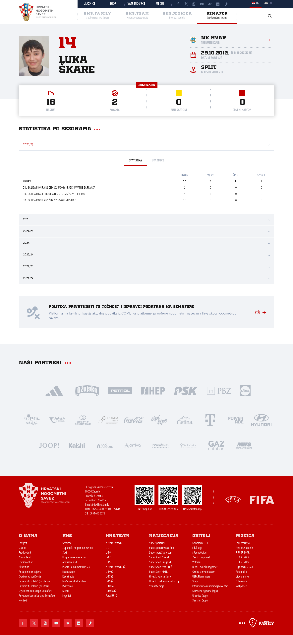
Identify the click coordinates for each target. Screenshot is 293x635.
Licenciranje (68, 572)
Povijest (23, 543)
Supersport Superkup (160, 552)
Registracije (68, 576)
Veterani (196, 562)
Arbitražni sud (69, 562)
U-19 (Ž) (110, 572)
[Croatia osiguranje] (82, 419)
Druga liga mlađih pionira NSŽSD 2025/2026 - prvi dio (54, 194)
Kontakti (23, 600)
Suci (64, 552)
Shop (113, 3)
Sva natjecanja (156, 586)
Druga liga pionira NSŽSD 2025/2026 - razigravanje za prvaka (59, 187)
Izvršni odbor (26, 562)
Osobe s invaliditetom (203, 572)
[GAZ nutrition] (216, 445)
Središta (66, 543)
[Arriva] (132, 445)
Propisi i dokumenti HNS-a (76, 567)
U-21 (108, 548)
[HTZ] (31, 419)
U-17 (108, 557)
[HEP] (153, 390)
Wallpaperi (241, 586)
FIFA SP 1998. (243, 552)
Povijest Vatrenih (244, 548)
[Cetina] (185, 419)
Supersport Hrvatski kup (161, 548)
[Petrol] (120, 390)
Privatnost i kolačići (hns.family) (35, 581)
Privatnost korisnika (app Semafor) (37, 595)
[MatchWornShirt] (244, 445)
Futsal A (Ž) (111, 591)
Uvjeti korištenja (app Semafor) (35, 591)
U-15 (108, 562)
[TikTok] (226, 4)
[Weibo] (210, 4)
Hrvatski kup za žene (160, 576)
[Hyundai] (261, 419)
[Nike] (54, 390)
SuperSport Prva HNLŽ (160, 567)
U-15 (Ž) (110, 581)
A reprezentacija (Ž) (116, 567)
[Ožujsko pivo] (87, 390)
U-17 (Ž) (110, 576)
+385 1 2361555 (98, 500)
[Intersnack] (159, 419)
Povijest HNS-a (243, 543)
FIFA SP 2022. (243, 562)
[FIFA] (262, 499)
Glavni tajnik (25, 557)
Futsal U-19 (111, 595)
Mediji (160, 3)
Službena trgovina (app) (205, 591)
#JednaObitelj (199, 552)
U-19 (108, 552)
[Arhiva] (269, 15)
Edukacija (197, 548)
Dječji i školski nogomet (204, 567)
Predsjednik (25, 552)
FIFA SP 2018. (243, 557)
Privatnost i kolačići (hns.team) (34, 586)
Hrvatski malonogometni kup (164, 581)
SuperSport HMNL (158, 572)
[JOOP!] (49, 445)
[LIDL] (245, 390)
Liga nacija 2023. (244, 567)
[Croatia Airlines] (108, 419)
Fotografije (241, 572)
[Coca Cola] (133, 419)
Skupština (24, 567)
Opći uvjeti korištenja (30, 576)
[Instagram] (194, 4)
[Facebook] (178, 4)
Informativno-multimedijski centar (210, 586)
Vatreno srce (136, 3)
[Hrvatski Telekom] (210, 419)
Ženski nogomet (201, 557)
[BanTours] (160, 445)
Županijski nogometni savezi (77, 548)
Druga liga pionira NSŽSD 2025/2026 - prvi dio (49, 200)
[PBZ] (218, 390)
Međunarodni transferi (74, 581)
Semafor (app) (199, 600)
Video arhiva (242, 576)
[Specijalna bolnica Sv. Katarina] (188, 445)
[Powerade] (236, 419)
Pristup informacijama (30, 572)
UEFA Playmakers (201, 576)
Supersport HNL (157, 543)
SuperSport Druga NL (160, 562)
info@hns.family (100, 504)
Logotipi (66, 595)
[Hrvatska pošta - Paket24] (57, 419)
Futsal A (110, 586)
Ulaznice (89, 3)
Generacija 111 (200, 543)
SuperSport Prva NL (159, 557)
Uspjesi (23, 548)
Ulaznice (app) (199, 595)
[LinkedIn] (218, 4)
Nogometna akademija (74, 557)
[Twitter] (186, 4)
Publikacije (241, 581)
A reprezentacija (114, 543)
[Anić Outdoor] (105, 445)
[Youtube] (202, 4)
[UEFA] (233, 499)
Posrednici (67, 586)
